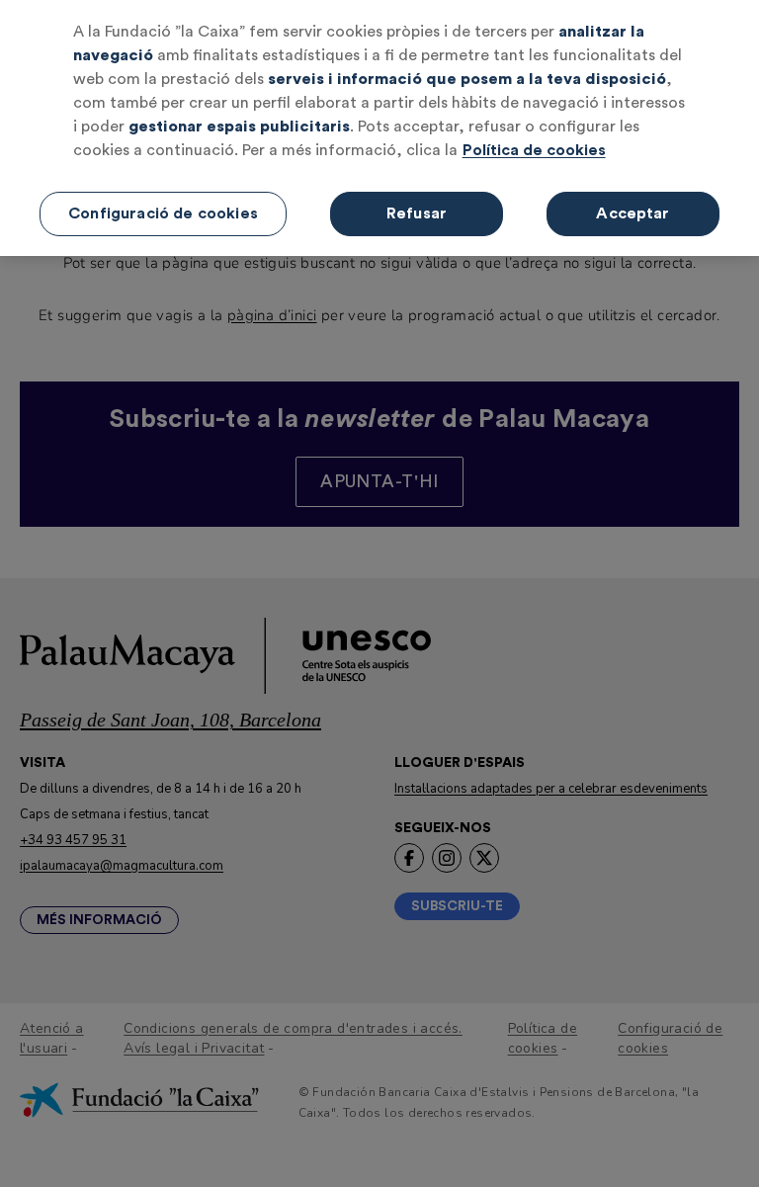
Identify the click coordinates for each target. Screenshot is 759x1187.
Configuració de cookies (163, 213)
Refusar (416, 213)
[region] (379, 128)
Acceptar (632, 213)
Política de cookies (534, 150)
